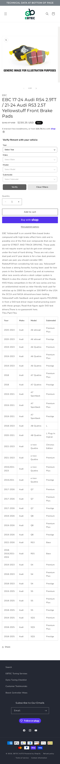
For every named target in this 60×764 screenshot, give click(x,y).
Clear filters (42, 187)
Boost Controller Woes (16, 692)
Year (5, 145)
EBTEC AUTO (18, 753)
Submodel (7, 174)
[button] (6, 14)
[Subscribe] (46, 710)
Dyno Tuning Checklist (16, 680)
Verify (15, 187)
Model (6, 165)
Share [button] (7, 647)
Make (5, 155)
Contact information (39, 758)
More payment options (30, 227)
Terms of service (22, 758)
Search (9, 667)
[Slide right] (36, 88)
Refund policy (48, 754)
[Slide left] (24, 88)
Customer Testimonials (16, 686)
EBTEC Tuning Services (16, 673)
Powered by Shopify (32, 753)
